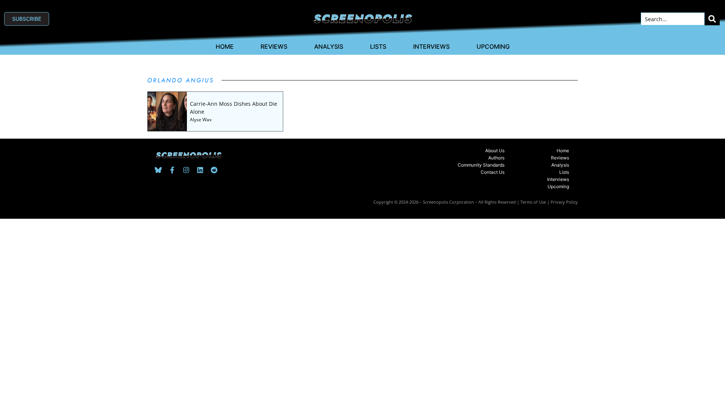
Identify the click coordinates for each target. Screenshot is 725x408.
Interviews (431, 46)
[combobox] (673, 18)
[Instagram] (186, 170)
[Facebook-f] (172, 170)
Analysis (328, 46)
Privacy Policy (564, 202)
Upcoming (493, 46)
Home (225, 46)
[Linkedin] (200, 170)
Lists (378, 46)
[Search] (712, 18)
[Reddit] (214, 170)
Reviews (274, 46)
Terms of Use (533, 202)
